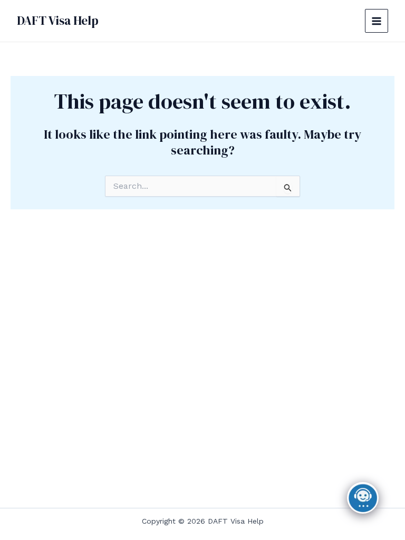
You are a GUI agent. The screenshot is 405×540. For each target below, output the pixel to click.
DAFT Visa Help (58, 20)
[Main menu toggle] (376, 20)
